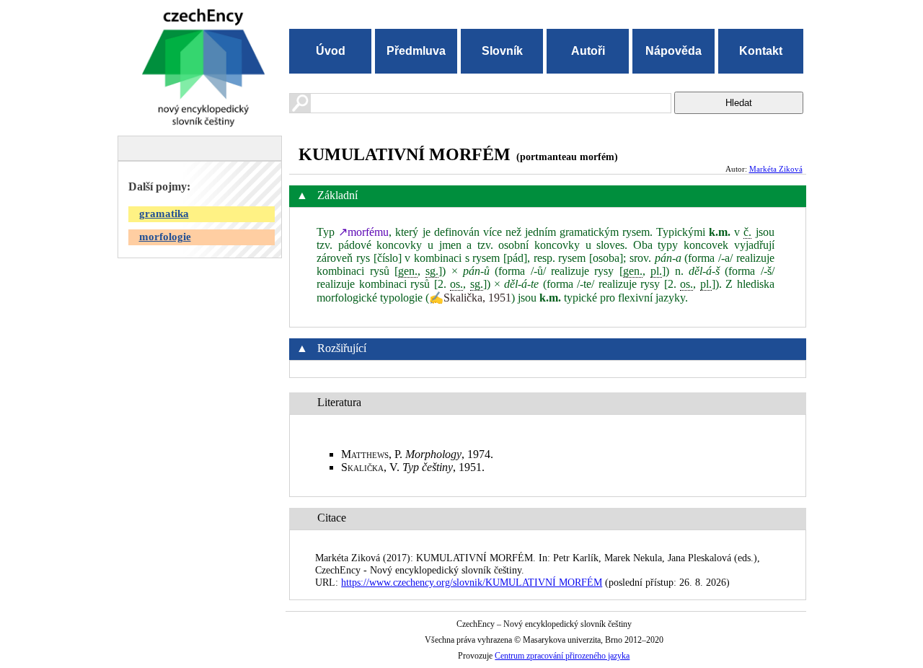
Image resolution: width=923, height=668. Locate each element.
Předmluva (416, 51)
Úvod (330, 51)
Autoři (588, 51)
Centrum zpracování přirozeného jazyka (562, 656)
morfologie (165, 236)
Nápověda (673, 51)
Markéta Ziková (776, 168)
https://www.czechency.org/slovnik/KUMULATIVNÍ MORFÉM (471, 582)
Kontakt (760, 51)
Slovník (502, 51)
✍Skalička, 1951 (470, 297)
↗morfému (363, 232)
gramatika (164, 213)
